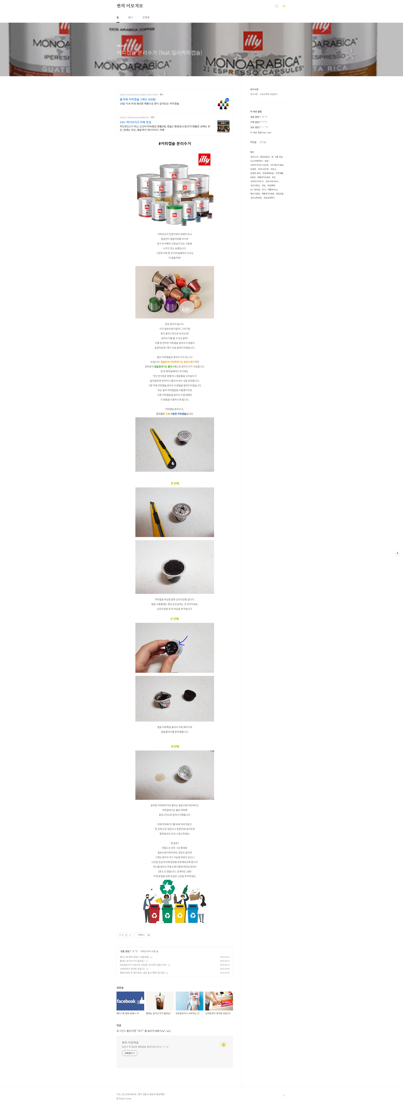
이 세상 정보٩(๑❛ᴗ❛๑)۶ (261, 132)
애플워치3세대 (268, 193)
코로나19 (254, 156)
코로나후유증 (256, 197)
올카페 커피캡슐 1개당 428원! (138, 99)
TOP (284, 1095)
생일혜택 (271, 185)
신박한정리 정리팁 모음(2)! (132, 968)
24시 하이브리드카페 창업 (135, 122)
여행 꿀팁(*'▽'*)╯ (259, 122)
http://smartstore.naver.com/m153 (139, 94)
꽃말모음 (280, 193)
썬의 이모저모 (129, 6)
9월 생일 (279, 156)
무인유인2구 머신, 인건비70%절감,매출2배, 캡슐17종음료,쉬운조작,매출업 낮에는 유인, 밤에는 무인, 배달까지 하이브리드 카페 (165, 127)
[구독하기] (397, 553)
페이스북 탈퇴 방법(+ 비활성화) (134, 956)
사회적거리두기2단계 (259, 164)
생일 (263, 185)
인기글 (263, 142)
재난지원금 (255, 193)
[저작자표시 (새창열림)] (148, 935)
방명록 (146, 17)
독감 (273, 177)
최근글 (253, 142)
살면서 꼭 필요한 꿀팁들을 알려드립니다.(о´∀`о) (145, 1046)
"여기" (140, 1031)
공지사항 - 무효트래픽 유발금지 (264, 94)
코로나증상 (255, 185)
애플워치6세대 (263, 177)
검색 (276, 6)
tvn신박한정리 (256, 160)
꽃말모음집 (265, 156)
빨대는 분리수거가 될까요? (132, 960)
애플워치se (273, 189)
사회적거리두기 (257, 181)
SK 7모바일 (255, 189)
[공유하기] (126, 935)
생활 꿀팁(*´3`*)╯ (129, 951)
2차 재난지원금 (276, 164)
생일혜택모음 (268, 173)
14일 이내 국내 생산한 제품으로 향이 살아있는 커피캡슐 (149, 103)
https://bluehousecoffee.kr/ (134, 117)
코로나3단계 (263, 169)
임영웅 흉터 (255, 173)
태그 (130, 17)
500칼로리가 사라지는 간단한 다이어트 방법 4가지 (143, 964)
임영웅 (253, 169)
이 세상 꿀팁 (256, 111)
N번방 (252, 177)
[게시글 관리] (130, 935)
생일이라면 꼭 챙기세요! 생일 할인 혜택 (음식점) (142, 972)
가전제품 (279, 173)
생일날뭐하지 (269, 197)
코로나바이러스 (272, 181)
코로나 (273, 169)
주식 (264, 189)
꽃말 (266, 160)
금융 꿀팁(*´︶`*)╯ (260, 127)
